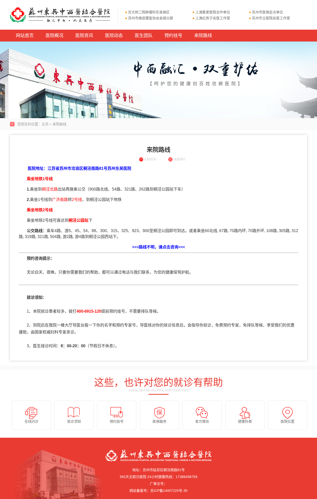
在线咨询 (150, 159)
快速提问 (179, 159)
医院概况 (54, 35)
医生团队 (144, 35)
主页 (45, 124)
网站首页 (25, 35)
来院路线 (203, 35)
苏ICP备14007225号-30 (168, 491)
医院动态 (114, 35)
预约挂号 (173, 35)
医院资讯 (84, 35)
